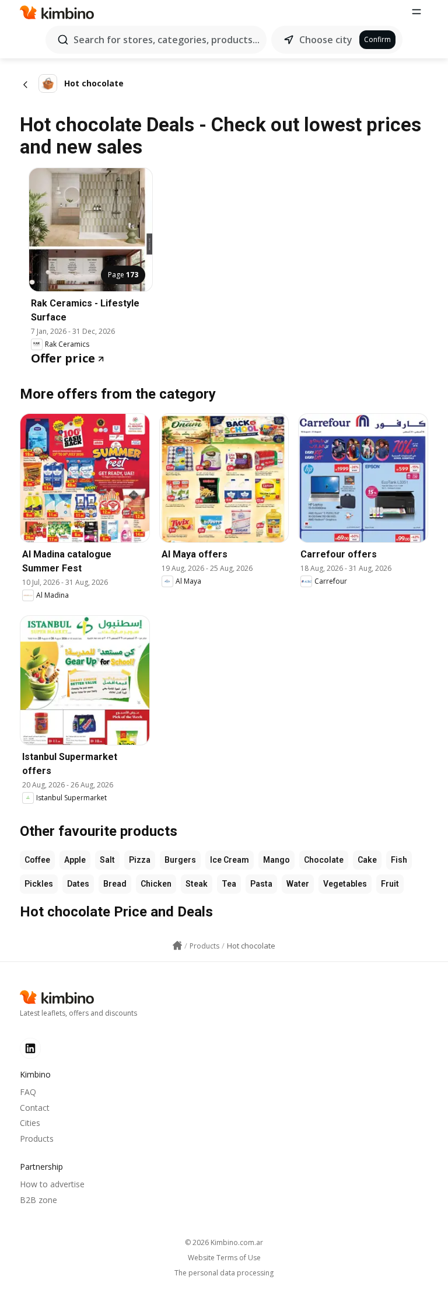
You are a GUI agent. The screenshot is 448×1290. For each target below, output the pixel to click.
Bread (115, 883)
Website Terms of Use (224, 1258)
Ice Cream (229, 859)
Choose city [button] (325, 39)
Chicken (156, 883)
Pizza (139, 859)
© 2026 (224, 1242)
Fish (399, 859)
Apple (75, 859)
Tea (229, 883)
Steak (197, 883)
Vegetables (345, 883)
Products (37, 1138)
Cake (367, 859)
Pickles (38, 883)
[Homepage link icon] (177, 945)
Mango (276, 859)
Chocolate (324, 859)
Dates (78, 883)
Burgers (180, 859)
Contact (35, 1107)
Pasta (261, 883)
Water (297, 883)
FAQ (28, 1091)
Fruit (390, 883)
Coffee (37, 859)
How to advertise (52, 1184)
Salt (107, 859)
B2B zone (38, 1199)
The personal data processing (224, 1273)
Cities (30, 1122)
